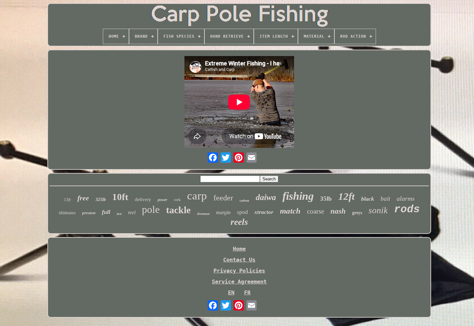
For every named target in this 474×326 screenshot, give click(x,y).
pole (151, 209)
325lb (100, 199)
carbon (244, 200)
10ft (120, 197)
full (106, 212)
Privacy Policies (239, 270)
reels (239, 222)
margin (223, 212)
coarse (315, 211)
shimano (67, 212)
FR (247, 292)
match (290, 210)
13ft (67, 199)
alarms (406, 198)
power (162, 199)
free (83, 198)
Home (239, 248)
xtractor (263, 212)
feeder (223, 198)
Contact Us (239, 259)
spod (242, 212)
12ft (346, 196)
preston (88, 212)
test (119, 214)
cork (177, 199)
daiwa (266, 197)
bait (385, 198)
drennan (203, 214)
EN (231, 292)
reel (131, 212)
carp (197, 195)
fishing (298, 196)
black (367, 199)
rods (407, 210)
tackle (178, 210)
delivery (143, 199)
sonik (378, 210)
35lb (326, 198)
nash (338, 211)
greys (357, 212)
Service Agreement (239, 281)
